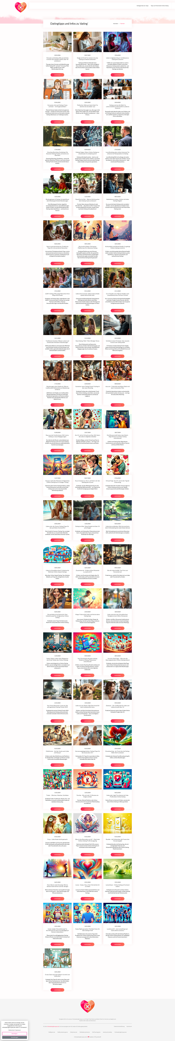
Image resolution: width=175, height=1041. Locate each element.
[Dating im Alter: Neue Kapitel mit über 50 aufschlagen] (87, 510)
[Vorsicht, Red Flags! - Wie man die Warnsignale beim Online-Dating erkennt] (117, 642)
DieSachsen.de (73, 1032)
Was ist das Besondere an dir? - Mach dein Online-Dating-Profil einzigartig (87, 840)
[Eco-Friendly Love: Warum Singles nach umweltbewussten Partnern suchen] (117, 277)
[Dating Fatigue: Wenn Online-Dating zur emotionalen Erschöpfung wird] (87, 136)
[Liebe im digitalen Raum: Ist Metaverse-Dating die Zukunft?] (117, 41)
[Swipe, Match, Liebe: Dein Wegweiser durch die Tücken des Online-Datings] (57, 642)
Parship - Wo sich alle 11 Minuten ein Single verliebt (87, 795)
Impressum (129, 1026)
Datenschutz (11, 1030)
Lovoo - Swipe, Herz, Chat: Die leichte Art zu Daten (87, 885)
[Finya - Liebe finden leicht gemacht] (57, 823)
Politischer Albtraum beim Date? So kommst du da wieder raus (87, 105)
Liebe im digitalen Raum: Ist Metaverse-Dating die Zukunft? (117, 58)
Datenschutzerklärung (119, 1026)
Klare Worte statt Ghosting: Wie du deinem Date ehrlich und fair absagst (57, 885)
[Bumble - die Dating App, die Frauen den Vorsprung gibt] (117, 823)
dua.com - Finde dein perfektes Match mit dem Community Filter (118, 387)
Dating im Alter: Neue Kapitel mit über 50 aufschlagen (87, 527)
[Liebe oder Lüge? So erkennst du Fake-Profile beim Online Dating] (117, 779)
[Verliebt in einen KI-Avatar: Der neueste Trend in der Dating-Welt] (117, 324)
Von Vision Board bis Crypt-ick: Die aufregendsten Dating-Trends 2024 (57, 706)
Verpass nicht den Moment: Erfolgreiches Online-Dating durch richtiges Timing (57, 481)
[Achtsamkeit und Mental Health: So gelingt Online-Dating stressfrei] (117, 230)
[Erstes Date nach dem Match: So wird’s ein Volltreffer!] (57, 958)
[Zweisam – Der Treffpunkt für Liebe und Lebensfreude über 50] (117, 689)
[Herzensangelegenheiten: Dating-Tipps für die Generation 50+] (87, 735)
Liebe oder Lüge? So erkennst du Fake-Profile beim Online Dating (118, 795)
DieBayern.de (52, 1032)
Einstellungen (14, 1037)
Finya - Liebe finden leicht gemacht (57, 839)
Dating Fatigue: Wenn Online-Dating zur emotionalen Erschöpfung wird (87, 152)
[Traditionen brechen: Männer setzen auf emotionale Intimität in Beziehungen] (57, 324)
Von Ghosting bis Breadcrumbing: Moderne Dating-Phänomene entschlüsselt (87, 660)
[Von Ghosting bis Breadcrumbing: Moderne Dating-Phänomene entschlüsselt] (87, 642)
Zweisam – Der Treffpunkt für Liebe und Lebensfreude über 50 (117, 706)
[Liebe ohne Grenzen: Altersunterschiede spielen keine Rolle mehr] (87, 277)
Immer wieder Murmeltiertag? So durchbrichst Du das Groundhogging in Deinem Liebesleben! (57, 930)
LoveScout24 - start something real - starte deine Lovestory (117, 929)
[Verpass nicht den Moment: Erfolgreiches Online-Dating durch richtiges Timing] (57, 464)
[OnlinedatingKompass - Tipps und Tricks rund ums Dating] (87, 1006)
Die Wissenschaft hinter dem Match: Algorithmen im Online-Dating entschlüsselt (117, 436)
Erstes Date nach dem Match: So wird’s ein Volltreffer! (57, 975)
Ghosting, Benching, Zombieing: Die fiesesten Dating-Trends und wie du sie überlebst (57, 153)
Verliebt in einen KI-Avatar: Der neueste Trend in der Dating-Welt (117, 341)
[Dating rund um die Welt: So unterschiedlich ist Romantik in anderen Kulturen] (117, 89)
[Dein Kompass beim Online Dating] (21, 6)
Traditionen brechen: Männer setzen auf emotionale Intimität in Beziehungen (57, 341)
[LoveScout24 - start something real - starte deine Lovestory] (117, 912)
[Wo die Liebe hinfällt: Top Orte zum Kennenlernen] (117, 554)
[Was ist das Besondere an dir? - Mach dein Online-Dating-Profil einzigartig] (87, 823)
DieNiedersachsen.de (85, 1032)
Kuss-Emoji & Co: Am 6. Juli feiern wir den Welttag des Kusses (87, 481)
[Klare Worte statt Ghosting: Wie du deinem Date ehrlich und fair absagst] (57, 868)
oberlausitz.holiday (107, 1032)
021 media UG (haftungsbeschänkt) (79, 1026)
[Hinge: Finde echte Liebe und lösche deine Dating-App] (87, 598)
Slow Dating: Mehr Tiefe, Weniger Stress (87, 341)
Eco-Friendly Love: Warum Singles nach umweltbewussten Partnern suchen (117, 294)
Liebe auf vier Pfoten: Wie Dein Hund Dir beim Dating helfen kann (87, 706)
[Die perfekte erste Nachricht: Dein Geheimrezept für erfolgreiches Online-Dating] (57, 598)
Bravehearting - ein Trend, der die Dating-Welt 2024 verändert (117, 751)
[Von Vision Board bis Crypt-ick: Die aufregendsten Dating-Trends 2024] (57, 689)
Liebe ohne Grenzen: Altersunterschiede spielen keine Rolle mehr (87, 294)
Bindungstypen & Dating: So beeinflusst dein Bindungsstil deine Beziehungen (57, 200)
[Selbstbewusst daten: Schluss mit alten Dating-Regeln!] (117, 183)
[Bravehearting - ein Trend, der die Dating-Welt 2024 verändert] (117, 735)
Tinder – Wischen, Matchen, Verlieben (57, 795)
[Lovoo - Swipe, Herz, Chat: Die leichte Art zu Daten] (87, 868)
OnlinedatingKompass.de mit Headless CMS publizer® (87, 1037)
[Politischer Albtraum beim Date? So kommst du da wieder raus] (87, 89)
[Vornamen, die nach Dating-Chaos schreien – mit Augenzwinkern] (57, 89)
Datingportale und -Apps (142, 5)
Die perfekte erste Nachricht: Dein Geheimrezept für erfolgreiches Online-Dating (57, 616)
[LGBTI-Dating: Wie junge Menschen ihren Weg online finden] (57, 277)
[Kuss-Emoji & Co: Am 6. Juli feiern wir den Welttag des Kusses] (87, 464)
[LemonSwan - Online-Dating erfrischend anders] (117, 868)
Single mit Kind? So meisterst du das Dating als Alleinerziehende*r (87, 58)
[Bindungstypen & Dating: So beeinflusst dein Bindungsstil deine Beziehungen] (57, 183)
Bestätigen (14, 1033)
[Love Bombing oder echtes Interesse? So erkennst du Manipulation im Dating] (117, 136)
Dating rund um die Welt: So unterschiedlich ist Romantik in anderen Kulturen (117, 106)
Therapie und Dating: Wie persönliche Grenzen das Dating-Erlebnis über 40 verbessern (57, 59)
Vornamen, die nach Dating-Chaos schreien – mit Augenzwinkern (57, 105)
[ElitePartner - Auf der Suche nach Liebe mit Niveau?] (57, 735)
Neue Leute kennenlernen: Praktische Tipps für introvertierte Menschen (57, 247)
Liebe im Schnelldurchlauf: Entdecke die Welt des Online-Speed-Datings (57, 571)
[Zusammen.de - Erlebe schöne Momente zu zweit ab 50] (87, 554)
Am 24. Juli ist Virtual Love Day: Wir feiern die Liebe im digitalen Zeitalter (87, 435)
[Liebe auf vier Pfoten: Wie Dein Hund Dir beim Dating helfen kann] (87, 689)
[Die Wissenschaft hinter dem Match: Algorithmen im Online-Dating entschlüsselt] (117, 419)
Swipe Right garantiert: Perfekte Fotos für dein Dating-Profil (87, 929)
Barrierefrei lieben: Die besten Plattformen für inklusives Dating (87, 247)
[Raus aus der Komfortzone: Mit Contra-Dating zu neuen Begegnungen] (57, 419)
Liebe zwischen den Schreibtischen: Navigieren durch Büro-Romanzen (117, 615)
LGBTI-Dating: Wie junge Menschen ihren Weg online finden (57, 294)
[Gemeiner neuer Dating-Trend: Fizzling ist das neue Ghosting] (87, 370)
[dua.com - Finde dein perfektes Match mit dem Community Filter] (117, 370)
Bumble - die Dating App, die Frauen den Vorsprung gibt (117, 840)
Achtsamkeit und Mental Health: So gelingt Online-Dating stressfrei (117, 247)
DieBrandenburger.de (62, 1032)
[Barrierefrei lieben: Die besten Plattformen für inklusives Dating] (87, 230)
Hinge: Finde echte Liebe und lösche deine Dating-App (87, 615)
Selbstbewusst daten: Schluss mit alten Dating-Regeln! (117, 200)
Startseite (115, 23)
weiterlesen (57, 75)
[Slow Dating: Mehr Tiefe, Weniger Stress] (87, 324)
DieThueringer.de (96, 1032)
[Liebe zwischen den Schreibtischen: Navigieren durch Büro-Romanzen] (117, 598)
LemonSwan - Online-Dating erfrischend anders (117, 885)
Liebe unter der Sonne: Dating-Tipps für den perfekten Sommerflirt (57, 527)
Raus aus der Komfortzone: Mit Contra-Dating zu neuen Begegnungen (57, 435)
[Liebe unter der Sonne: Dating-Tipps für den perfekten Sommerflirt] (57, 510)
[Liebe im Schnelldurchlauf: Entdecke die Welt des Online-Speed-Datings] (57, 554)
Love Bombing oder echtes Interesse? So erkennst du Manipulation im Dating (117, 152)
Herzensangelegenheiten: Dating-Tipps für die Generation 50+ (87, 751)
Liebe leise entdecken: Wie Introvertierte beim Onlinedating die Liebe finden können (117, 527)
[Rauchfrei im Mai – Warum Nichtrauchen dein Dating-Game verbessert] (87, 183)
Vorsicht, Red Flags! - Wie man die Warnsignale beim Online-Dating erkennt (118, 659)
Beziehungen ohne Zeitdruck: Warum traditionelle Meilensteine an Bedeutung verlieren (57, 388)
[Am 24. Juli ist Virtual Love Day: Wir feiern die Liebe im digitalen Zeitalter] (87, 419)
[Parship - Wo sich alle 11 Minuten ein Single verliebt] (87, 779)
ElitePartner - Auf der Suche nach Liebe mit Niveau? (57, 751)
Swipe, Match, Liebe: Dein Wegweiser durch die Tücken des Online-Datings (57, 659)
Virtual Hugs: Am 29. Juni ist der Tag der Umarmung (117, 481)
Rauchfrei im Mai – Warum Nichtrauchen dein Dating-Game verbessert (87, 200)
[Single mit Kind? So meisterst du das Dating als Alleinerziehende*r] (87, 41)
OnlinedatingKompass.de (120, 1032)
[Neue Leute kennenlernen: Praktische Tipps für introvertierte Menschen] (57, 230)
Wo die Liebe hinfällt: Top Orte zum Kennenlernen (117, 571)
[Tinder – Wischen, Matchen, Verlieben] (57, 779)
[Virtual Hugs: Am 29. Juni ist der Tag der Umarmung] (117, 464)
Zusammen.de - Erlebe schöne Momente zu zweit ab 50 (87, 571)
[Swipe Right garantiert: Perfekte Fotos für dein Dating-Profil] (87, 912)
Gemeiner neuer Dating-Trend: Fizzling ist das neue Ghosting (87, 387)
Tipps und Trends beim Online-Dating (159, 5)
